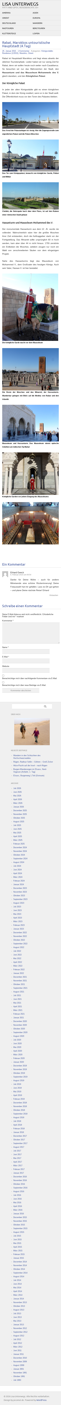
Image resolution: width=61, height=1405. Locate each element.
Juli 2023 (17, 907)
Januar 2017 (18, 1173)
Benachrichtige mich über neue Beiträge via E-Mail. (24, 685)
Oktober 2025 (19, 818)
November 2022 (20, 936)
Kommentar (7, 621)
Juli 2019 (17, 1084)
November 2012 (20, 1328)
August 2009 (18, 1365)
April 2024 (17, 873)
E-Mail (5, 657)
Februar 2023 (19, 925)
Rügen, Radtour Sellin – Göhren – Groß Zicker (33, 762)
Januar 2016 (18, 1214)
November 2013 (20, 1302)
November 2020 (20, 1025)
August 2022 (18, 947)
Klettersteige (9, 34)
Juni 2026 (17, 792)
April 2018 (17, 1125)
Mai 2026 (17, 796)
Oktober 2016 (19, 1184)
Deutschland (9, 23)
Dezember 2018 (20, 1103)
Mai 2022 (17, 958)
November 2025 (20, 814)
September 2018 (20, 1114)
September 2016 (20, 1188)
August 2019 (18, 1080)
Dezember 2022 (20, 932)
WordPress (41, 1400)
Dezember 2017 (20, 1136)
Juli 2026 (17, 788)
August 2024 (18, 862)
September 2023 (20, 899)
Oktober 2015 (19, 1225)
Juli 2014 (17, 1280)
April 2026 (17, 799)
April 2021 (17, 1006)
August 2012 (18, 1336)
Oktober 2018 (19, 1110)
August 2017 (18, 1147)
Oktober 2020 (19, 1029)
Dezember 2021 (20, 977)
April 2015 (17, 1247)
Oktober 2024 (19, 855)
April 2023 (17, 918)
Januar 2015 (18, 1258)
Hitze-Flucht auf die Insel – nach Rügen (30, 765)
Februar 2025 (19, 844)
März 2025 (17, 840)
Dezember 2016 (20, 1177)
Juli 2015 (17, 1236)
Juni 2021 (17, 999)
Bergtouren (39, 28)
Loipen (36, 34)
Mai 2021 (17, 1003)
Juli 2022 (17, 951)
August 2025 (18, 821)
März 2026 (17, 803)
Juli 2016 (17, 1195)
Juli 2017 (17, 1151)
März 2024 (17, 877)
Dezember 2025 (20, 810)
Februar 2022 (19, 969)
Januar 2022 (18, 973)
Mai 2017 (17, 1158)
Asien (35, 13)
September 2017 (20, 1143)
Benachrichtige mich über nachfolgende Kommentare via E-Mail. (29, 678)
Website (5, 666)
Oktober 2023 (19, 895)
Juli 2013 (17, 1313)
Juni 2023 (17, 910)
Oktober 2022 (19, 940)
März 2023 (17, 921)
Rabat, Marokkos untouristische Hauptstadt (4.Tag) (26, 44)
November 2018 (20, 1106)
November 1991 (20, 1373)
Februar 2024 (19, 881)
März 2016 (17, 1210)
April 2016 (17, 1206)
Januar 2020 (18, 1062)
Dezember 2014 (20, 1262)
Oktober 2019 (19, 1073)
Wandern (37, 23)
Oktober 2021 (19, 984)
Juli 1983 (17, 1380)
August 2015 (18, 1232)
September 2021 (20, 988)
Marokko (23, 53)
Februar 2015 (19, 1254)
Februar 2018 (19, 1128)
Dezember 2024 (20, 847)
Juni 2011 (17, 1350)
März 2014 (17, 1295)
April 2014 (17, 1291)
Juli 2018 (17, 1121)
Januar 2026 (18, 807)
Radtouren (8, 28)
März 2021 (17, 1010)
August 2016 (18, 1191)
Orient (5, 18)
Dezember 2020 (20, 1021)
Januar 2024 (18, 884)
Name (5, 647)
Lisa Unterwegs (20, 4)
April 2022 (17, 962)
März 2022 (17, 966)
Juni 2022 (17, 955)
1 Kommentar (23, 51)
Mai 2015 (17, 1243)
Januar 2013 (18, 1324)
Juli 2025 (17, 825)
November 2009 (20, 1361)
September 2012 (20, 1332)
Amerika (6, 13)
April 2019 (17, 1095)
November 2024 (20, 851)
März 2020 (17, 1054)
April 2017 (17, 1162)
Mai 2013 (17, 1321)
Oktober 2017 (19, 1140)
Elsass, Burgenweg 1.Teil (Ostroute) (28, 775)
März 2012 (17, 1347)
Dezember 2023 (20, 888)
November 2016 (20, 1180)
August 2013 (18, 1310)
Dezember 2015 (20, 1217)
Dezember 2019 (20, 1066)
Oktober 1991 (19, 1376)
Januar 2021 (18, 1018)
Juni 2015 (17, 1239)
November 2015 (20, 1221)
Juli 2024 (17, 866)
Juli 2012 (17, 1339)
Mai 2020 (17, 1047)
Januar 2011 (18, 1354)
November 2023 (20, 892)
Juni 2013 (17, 1317)
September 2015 (20, 1228)
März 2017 (17, 1165)
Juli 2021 (17, 995)
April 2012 (17, 1343)
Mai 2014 (17, 1287)
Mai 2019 (17, 1091)
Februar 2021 (19, 1014)
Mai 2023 (17, 914)
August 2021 (18, 992)
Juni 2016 (17, 1199)
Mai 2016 (17, 1202)
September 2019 (20, 1077)
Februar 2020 (19, 1058)
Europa (36, 18)
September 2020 (20, 1032)
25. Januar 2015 (9, 51)
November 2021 (20, 981)
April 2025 (17, 836)
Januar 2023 (18, 929)
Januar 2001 (18, 1369)
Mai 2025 (17, 833)
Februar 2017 (19, 1169)
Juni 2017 (17, 1154)
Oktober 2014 (19, 1269)
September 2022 (20, 944)
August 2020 (18, 1036)
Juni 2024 (17, 870)
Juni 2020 (17, 1043)
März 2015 (17, 1251)
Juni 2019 (17, 1088)
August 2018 (18, 1117)
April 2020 (17, 1051)
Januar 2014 (18, 1299)
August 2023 (18, 903)
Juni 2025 (17, 829)
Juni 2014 (17, 1284)
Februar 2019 (19, 1099)
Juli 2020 (17, 1040)
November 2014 (20, 1265)
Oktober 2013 (19, 1306)
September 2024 (20, 858)
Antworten (53, 595)
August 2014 (18, 1276)
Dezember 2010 (20, 1358)
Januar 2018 (18, 1132)
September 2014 (20, 1273)
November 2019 (20, 1069)
